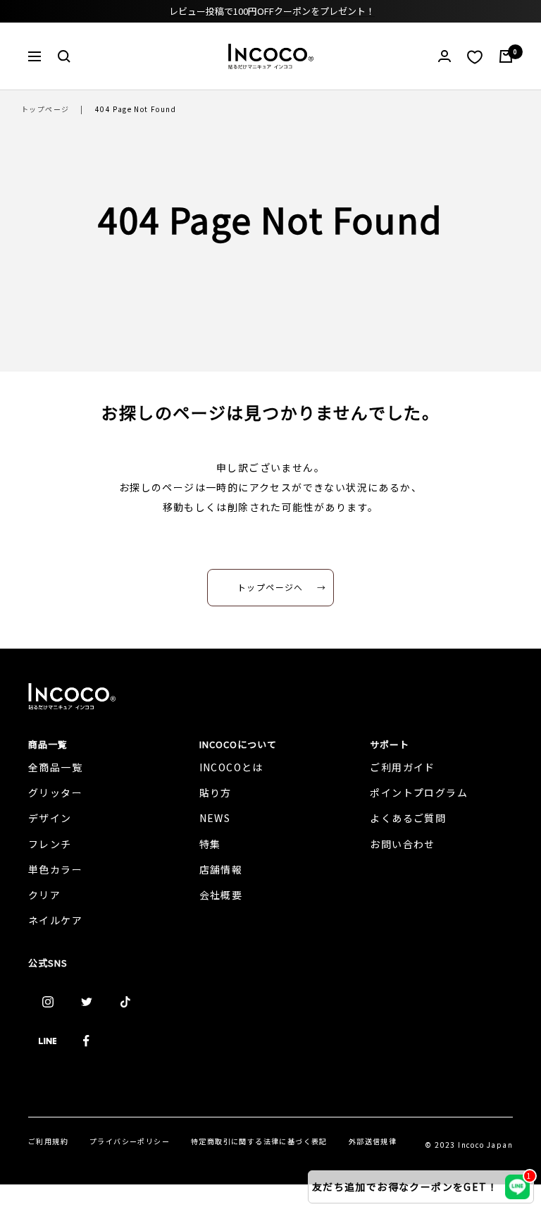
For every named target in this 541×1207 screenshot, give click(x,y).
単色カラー (55, 869)
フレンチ (50, 844)
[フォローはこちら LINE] (47, 1041)
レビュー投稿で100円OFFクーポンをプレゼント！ (272, 11)
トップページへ (270, 587)
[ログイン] (444, 56)
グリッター (55, 792)
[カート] (506, 56)
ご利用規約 (48, 1141)
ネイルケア (55, 920)
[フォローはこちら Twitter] (86, 1002)
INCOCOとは (231, 767)
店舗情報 (221, 869)
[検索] (64, 56)
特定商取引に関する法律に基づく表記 (259, 1141)
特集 (210, 844)
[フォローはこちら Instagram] (47, 1002)
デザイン (50, 818)
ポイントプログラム (419, 792)
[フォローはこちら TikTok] (125, 1002)
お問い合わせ (402, 844)
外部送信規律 (373, 1141)
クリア (44, 895)
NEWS (215, 818)
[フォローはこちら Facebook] (86, 1041)
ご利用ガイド (402, 767)
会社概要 (221, 895)
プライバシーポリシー (129, 1141)
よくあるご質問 (408, 818)
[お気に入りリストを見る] (475, 56)
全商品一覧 (55, 767)
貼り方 (215, 792)
